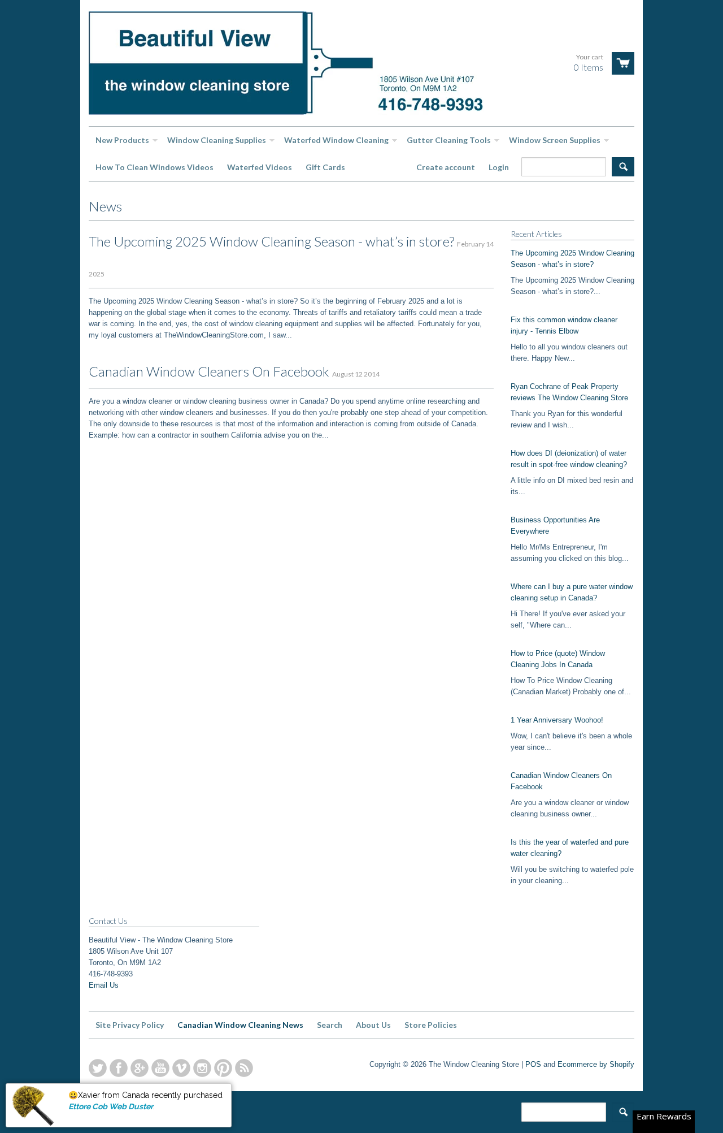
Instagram (202, 1068)
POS (533, 1064)
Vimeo (181, 1068)
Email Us (104, 985)
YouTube (160, 1068)
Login (499, 167)
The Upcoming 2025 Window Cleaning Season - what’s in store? (271, 241)
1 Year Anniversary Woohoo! (557, 720)
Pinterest (223, 1068)
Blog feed (244, 1068)
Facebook (119, 1068)
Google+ (139, 1068)
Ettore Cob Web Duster (110, 1106)
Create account (445, 167)
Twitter (98, 1068)
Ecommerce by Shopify (596, 1064)
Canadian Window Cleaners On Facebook (209, 371)
